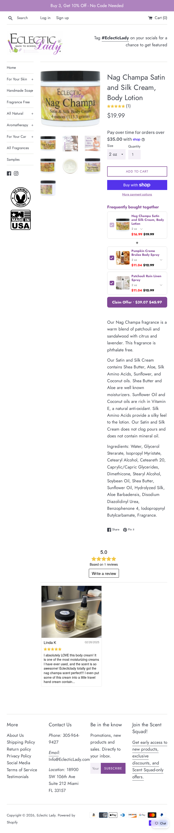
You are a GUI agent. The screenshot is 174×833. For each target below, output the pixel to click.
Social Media (18, 763)
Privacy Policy (19, 756)
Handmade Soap (20, 90)
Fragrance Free (18, 102)
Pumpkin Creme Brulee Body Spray (145, 253)
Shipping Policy (21, 742)
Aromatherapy (20, 125)
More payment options (137, 194)
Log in (45, 17)
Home (11, 67)
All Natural (20, 113)
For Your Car (20, 136)
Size (110, 145)
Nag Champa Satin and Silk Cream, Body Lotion (147, 220)
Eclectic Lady (46, 815)
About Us (15, 735)
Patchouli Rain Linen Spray (146, 278)
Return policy (19, 749)
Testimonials (18, 777)
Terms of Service (22, 770)
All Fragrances (18, 147)
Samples (13, 159)
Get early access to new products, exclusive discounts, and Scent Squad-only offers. (149, 759)
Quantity (134, 146)
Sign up (62, 17)
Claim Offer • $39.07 (137, 302)
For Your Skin (20, 79)
